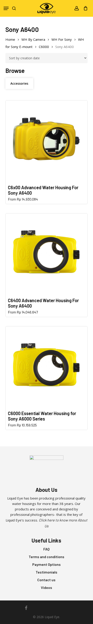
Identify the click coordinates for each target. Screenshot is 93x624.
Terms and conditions (46, 557)
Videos (46, 587)
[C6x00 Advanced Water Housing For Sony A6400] (46, 141)
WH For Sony (61, 39)
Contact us (46, 580)
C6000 (44, 46)
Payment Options (46, 564)
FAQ (46, 549)
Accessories (19, 83)
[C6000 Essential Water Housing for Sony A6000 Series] (46, 367)
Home (10, 39)
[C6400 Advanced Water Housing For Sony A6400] (46, 254)
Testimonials (46, 572)
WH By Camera (33, 39)
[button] (6, 8)
